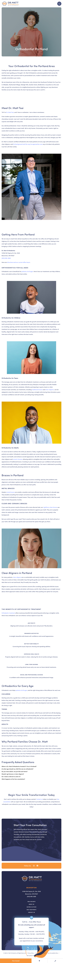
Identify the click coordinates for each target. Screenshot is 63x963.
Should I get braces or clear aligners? (13, 774)
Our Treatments (31, 909)
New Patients (31, 901)
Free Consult (15, 961)
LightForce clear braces (50, 507)
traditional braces (37, 389)
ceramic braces (17, 459)
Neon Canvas (33, 955)
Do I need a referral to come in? (11, 776)
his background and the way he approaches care (28, 144)
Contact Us (31, 912)
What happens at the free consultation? (13, 779)
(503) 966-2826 (6, 258)
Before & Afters (31, 907)
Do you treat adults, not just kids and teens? (14, 771)
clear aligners (50, 389)
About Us (31, 904)
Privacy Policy (31, 953)
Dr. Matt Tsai (10, 112)
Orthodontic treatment (8, 613)
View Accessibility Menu (53, 953)
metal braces (11, 492)
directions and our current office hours (18, 262)
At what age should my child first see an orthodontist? (17, 769)
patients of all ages (27, 271)
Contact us (39, 799)
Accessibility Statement (41, 953)
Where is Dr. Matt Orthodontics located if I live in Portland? (19, 766)
